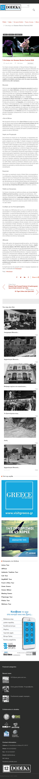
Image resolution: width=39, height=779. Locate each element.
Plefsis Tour (6, 600)
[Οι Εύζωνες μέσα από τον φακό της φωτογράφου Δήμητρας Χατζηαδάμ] (5, 679)
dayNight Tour (18, 34)
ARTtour (4, 568)
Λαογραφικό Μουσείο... (11, 332)
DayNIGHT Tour (7, 579)
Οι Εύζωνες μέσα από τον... (19, 677)
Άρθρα (10, 22)
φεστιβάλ (30, 63)
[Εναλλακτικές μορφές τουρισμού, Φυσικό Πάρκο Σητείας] (5, 698)
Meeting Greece (7, 593)
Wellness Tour (6, 604)
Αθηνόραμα (9, 271)
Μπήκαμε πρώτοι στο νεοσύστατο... (15, 386)
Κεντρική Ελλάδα (18, 22)
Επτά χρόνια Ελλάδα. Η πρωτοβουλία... (22, 687)
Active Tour (5, 565)
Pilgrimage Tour (7, 597)
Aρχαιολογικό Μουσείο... (12, 359)
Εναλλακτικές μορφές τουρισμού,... (21, 696)
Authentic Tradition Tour (10, 572)
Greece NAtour (6, 590)
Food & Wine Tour (8, 583)
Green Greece (6, 586)
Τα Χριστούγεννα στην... (11, 413)
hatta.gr (7, 758)
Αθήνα (37, 22)
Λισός (6, 440)
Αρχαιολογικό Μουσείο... (12, 467)
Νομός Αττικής (29, 22)
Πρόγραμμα (18, 268)
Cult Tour (5, 576)
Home (4, 22)
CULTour (11, 34)
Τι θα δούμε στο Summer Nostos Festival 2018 (18, 60)
